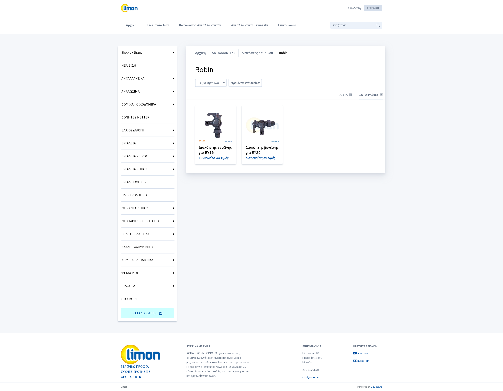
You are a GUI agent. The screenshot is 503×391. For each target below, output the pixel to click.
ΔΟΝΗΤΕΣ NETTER (135, 117)
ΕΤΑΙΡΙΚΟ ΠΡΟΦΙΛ (135, 367)
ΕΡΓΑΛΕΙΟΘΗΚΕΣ (133, 182)
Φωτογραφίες (369, 94)
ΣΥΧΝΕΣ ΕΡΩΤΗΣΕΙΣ (136, 372)
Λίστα (344, 94)
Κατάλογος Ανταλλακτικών (200, 25)
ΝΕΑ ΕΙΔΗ (128, 65)
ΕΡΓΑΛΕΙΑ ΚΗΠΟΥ (134, 169)
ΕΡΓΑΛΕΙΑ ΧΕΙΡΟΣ (134, 156)
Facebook (362, 353)
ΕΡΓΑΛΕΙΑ (128, 143)
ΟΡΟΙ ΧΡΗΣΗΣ (131, 377)
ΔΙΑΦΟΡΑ (128, 286)
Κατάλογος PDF (145, 313)
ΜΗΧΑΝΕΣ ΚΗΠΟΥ (134, 208)
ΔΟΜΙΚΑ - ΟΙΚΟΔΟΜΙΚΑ (138, 104)
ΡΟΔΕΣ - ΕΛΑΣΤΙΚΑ (135, 234)
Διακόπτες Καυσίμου (257, 53)
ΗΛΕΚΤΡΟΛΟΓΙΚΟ (134, 195)
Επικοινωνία (287, 25)
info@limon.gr (310, 377)
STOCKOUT (129, 299)
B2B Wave (376, 386)
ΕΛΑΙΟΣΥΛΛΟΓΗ (132, 130)
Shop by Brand (131, 52)
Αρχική (132, 25)
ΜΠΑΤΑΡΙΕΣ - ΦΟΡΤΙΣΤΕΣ (140, 221)
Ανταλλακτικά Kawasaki (249, 25)
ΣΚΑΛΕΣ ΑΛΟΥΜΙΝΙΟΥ (137, 247)
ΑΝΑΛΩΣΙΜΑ (130, 91)
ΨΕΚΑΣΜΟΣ (130, 273)
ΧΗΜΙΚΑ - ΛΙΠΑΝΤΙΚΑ (137, 260)
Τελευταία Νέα (158, 25)
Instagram (362, 361)
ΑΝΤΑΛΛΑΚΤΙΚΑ (132, 78)
